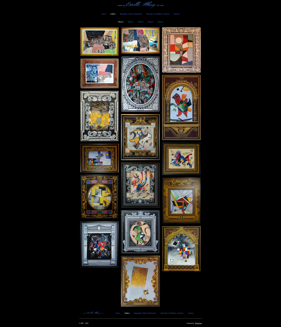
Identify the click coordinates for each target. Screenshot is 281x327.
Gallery (113, 14)
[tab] (121, 22)
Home (104, 14)
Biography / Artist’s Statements (131, 14)
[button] (99, 41)
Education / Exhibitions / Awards (157, 14)
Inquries (176, 14)
